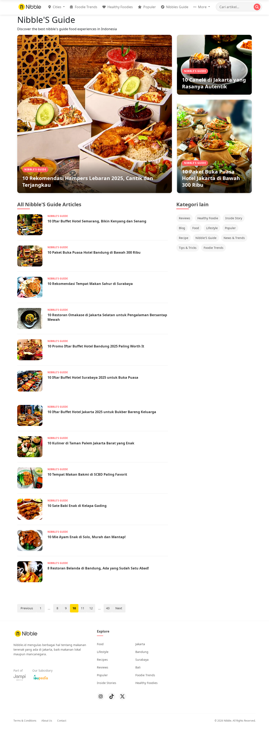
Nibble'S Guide (205, 238)
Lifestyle (212, 228)
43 (107, 608)
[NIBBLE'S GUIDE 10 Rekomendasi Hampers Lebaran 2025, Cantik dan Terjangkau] (94, 113)
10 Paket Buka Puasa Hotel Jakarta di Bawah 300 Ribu (211, 178)
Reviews (184, 218)
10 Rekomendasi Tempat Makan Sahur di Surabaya (90, 283)
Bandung (141, 652)
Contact (61, 720)
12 (91, 608)
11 (82, 608)
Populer (149, 7)
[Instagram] (100, 696)
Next (118, 608)
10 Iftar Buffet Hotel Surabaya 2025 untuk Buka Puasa (92, 377)
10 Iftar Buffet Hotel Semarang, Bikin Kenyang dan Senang (96, 221)
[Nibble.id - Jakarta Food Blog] (29, 7)
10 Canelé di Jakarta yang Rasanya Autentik (214, 83)
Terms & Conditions (24, 720)
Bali (138, 667)
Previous (27, 608)
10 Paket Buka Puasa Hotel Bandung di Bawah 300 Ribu (94, 252)
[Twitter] (122, 696)
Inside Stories (106, 683)
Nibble (227, 720)
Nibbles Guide (176, 7)
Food (195, 228)
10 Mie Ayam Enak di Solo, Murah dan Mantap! (86, 537)
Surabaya (142, 660)
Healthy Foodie (207, 218)
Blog (182, 228)
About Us (46, 720)
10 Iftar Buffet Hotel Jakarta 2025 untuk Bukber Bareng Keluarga (101, 412)
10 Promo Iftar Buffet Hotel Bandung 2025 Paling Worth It (95, 346)
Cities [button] (57, 7)
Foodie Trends (85, 7)
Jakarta (140, 644)
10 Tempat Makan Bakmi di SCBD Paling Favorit (87, 474)
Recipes (102, 660)
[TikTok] (111, 696)
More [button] (202, 7)
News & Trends (234, 238)
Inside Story (233, 218)
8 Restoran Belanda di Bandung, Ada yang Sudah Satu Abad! (98, 568)
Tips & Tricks (187, 248)
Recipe (183, 238)
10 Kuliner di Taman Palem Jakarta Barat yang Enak (90, 443)
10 (74, 608)
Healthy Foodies (120, 7)
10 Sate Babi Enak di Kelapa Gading (77, 505)
